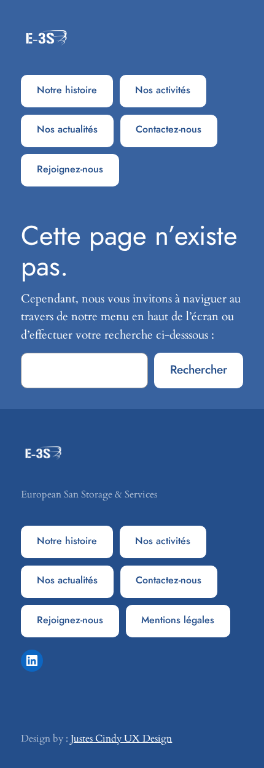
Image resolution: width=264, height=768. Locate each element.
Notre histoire (67, 90)
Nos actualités (67, 129)
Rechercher (198, 369)
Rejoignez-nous (70, 169)
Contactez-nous (168, 129)
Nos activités (162, 90)
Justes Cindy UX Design (121, 738)
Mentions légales (177, 620)
